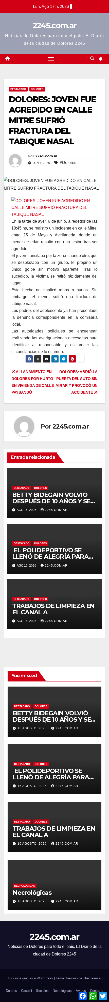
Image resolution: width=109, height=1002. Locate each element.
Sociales (42, 991)
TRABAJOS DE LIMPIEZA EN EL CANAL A (53, 609)
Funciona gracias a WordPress (31, 978)
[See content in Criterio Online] (53, 207)
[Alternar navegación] (51, 59)
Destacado (18, 89)
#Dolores (68, 162)
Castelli (26, 991)
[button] (92, 58)
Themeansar (92, 978)
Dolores (37, 89)
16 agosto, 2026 (32, 728)
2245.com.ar (54, 25)
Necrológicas (24, 885)
